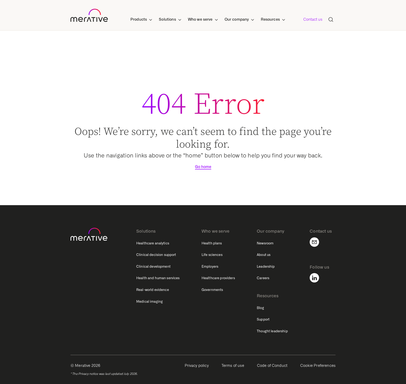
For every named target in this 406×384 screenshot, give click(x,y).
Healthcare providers (218, 278)
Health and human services (158, 278)
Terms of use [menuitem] (233, 365)
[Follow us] (317, 277)
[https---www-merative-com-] (89, 16)
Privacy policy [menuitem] (197, 365)
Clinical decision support (156, 255)
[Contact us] (317, 242)
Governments (212, 290)
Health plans (212, 243)
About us (263, 255)
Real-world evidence (152, 290)
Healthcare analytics (152, 243)
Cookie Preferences (318, 365)
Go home (203, 167)
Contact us (312, 19)
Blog (260, 308)
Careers (263, 278)
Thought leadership (272, 331)
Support (263, 319)
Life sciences (212, 255)
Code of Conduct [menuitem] (272, 365)
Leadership (266, 266)
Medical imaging (149, 301)
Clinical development (153, 266)
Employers (210, 266)
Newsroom (265, 243)
